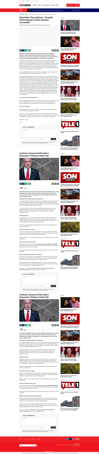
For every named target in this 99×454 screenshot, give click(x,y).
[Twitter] (23, 50)
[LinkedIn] (25, 50)
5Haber (24, 188)
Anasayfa (22, 14)
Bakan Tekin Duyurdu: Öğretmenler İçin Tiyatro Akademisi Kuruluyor (44, 10)
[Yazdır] (30, 50)
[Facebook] (20, 50)
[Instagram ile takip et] (75, 439)
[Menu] (68, 5)
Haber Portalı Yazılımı (50, 451)
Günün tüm (76, 10)
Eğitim (57, 5)
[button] (53, 50)
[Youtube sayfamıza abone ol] (73, 439)
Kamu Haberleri (46, 5)
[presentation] (23, 10)
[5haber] (25, 5)
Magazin (53, 5)
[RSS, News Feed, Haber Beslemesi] (78, 439)
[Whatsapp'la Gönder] (27, 50)
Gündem (34, 5)
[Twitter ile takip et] (70, 439)
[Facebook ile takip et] (68, 439)
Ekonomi (39, 5)
